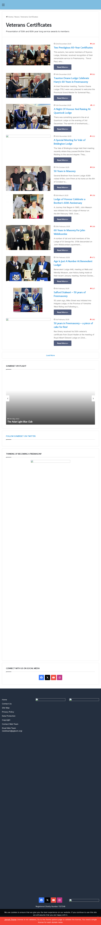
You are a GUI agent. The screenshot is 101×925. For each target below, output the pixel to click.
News (16, 17)
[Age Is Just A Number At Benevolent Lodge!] (28, 268)
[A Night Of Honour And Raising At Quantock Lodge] (28, 116)
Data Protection (8, 716)
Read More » (62, 67)
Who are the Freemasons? (57, 421)
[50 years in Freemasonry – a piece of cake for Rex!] (28, 330)
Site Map (5, 708)
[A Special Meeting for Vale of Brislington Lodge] (28, 147)
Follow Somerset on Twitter (21, 436)
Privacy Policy (8, 712)
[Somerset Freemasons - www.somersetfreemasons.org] (50, 5)
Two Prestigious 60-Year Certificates (73, 47)
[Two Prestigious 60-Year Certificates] (28, 54)
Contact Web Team (10, 724)
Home (10, 17)
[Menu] (3, 6)
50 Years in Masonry (64, 171)
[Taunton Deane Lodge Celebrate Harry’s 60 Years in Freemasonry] (28, 85)
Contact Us (7, 704)
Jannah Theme (10, 919)
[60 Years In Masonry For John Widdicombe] (28, 237)
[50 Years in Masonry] (28, 178)
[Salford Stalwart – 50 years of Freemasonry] (28, 299)
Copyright (6, 720)
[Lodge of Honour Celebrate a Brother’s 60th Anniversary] (28, 206)
